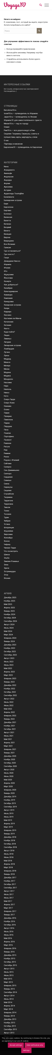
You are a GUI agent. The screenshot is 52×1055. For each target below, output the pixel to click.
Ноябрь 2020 (9, 759)
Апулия (7, 183)
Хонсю (7, 541)
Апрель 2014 (9, 1006)
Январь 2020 (9, 793)
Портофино (9, 436)
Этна (6, 575)
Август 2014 (9, 996)
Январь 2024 (9, 641)
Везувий (7, 227)
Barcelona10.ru (10, 110)
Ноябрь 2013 (9, 1023)
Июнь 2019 (8, 817)
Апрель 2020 (9, 783)
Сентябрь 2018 (10, 847)
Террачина (8, 504)
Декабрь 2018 (10, 837)
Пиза (6, 430)
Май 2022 (8, 709)
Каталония (8, 322)
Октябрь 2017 (10, 884)
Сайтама (7, 463)
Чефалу (7, 544)
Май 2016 (8, 938)
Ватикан (7, 224)
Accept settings (16, 1045)
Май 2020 (8, 780)
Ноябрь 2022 (9, 689)
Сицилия (7, 490)
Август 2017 (9, 891)
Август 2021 (9, 732)
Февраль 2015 (10, 985)
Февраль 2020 (10, 790)
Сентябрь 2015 (10, 965)
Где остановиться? (12, 251)
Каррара (7, 312)
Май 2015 (8, 979)
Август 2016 (9, 928)
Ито (5, 271)
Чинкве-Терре (10, 548)
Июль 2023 (8, 662)
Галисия (7, 247)
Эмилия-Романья (11, 561)
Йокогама (8, 278)
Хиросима (8, 534)
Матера (7, 365)
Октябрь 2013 (10, 1026)
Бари (6, 204)
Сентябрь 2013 (10, 1029)
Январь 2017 (9, 915)
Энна (6, 565)
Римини (7, 453)
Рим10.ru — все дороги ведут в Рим (19, 130)
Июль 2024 (8, 628)
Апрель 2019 (9, 823)
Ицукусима (9, 274)
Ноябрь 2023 (9, 648)
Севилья (7, 480)
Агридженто (9, 170)
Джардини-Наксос (12, 261)
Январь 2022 (9, 719)
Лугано (7, 352)
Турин (6, 517)
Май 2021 (8, 739)
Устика (7, 524)
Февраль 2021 (10, 749)
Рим (5, 450)
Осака (6, 409)
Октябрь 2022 (10, 692)
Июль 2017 (8, 894)
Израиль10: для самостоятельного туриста (23, 120)
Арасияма (8, 187)
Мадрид (7, 359)
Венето (7, 231)
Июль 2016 (8, 931)
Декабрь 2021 (10, 722)
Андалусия (8, 177)
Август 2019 (9, 810)
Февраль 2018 (10, 871)
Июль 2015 (8, 972)
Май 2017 (8, 901)
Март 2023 (8, 675)
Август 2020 (9, 769)
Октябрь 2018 (10, 844)
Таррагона (8, 500)
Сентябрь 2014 (10, 992)
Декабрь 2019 (10, 796)
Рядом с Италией (11, 460)
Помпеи (7, 433)
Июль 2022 (8, 702)
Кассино (7, 315)
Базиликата (9, 197)
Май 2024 (8, 631)
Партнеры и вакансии (13, 144)
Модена (7, 372)
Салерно (7, 467)
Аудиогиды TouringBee (14, 193)
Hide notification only (35, 1045)
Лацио (6, 335)
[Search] (40, 5)
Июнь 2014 (8, 999)
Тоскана (7, 514)
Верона (7, 237)
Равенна (7, 443)
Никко (6, 392)
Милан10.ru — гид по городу (16, 123)
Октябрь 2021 (10, 729)
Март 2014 (8, 1009)
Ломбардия (9, 349)
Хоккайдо (8, 538)
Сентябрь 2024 (10, 621)
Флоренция (9, 527)
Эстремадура (10, 571)
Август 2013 (9, 1033)
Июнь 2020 (8, 776)
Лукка (6, 355)
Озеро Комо (9, 403)
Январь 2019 (9, 834)
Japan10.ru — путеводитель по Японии (20, 117)
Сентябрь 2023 (10, 655)
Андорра (8, 180)
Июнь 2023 (8, 665)
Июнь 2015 (8, 975)
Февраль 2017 (10, 911)
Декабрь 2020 (10, 756)
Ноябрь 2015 (9, 958)
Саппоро (7, 473)
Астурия (7, 190)
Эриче (6, 568)
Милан (6, 369)
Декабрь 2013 (10, 1019)
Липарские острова (12, 345)
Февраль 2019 (10, 830)
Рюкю (6, 457)
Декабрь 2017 (10, 877)
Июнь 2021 (8, 736)
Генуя (6, 258)
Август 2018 (9, 850)
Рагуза (7, 446)
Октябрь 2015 (10, 962)
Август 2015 (9, 969)
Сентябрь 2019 (10, 807)
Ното (6, 396)
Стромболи (9, 494)
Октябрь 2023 (10, 651)
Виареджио (9, 241)
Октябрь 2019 (10, 803)
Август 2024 (9, 624)
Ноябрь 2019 (9, 800)
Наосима (8, 382)
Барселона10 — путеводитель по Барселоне (23, 147)
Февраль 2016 (10, 948)
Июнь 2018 (8, 857)
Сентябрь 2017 (10, 888)
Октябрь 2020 (10, 763)
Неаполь (7, 389)
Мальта (7, 362)
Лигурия (7, 342)
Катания (7, 325)
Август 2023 (9, 658)
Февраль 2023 (10, 678)
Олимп (6, 127)
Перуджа (8, 426)
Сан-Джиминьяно (11, 470)
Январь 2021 (9, 753)
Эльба (6, 558)
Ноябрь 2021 (9, 726)
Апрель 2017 (9, 904)
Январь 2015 (9, 989)
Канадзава (9, 301)
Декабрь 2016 (10, 918)
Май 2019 (8, 820)
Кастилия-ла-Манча (12, 318)
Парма (7, 423)
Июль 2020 (8, 773)
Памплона (8, 419)
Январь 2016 (9, 952)
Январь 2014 (9, 1016)
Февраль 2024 (10, 638)
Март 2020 (8, 786)
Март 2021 (8, 746)
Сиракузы (8, 487)
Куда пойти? (9, 332)
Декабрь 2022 (10, 685)
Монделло (8, 379)
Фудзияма (8, 531)
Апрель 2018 (9, 864)
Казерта (7, 281)
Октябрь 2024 (10, 618)
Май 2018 (8, 861)
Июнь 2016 (8, 935)
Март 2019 (8, 827)
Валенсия (8, 217)
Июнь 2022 (8, 705)
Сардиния (8, 477)
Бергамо (7, 210)
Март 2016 (8, 945)
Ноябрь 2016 (9, 921)
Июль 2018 (8, 854)
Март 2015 (8, 982)
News (6, 166)
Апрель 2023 (9, 672)
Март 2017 (8, 908)
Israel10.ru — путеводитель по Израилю (21, 113)
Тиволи (7, 507)
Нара (6, 386)
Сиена (6, 484)
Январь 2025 (9, 611)
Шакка (7, 554)
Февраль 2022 (10, 715)
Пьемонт (8, 440)
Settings (26, 1050)
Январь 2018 (9, 874)
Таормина (8, 497)
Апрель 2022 (9, 712)
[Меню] (44, 5)
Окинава (7, 406)
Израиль (7, 264)
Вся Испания (9, 244)
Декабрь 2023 (10, 645)
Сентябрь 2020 (10, 766)
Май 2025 (8, 604)
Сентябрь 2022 (10, 695)
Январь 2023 (9, 682)
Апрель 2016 (9, 942)
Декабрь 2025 (10, 597)
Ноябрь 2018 (9, 840)
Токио (6, 511)
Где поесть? (9, 254)
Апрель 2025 (9, 608)
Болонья (7, 214)
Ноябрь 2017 (9, 881)
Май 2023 (8, 668)
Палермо (8, 416)
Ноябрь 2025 (9, 601)
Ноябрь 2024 (9, 614)
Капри (6, 308)
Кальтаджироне (11, 291)
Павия (6, 413)
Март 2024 (8, 635)
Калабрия (8, 288)
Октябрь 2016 (10, 925)
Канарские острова (12, 305)
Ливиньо (7, 339)
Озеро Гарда (9, 399)
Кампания (8, 298)
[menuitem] (40, 5)
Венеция (7, 234)
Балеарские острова (13, 200)
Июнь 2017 (8, 898)
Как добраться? (11, 285)
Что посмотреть (11, 551)
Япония (7, 578)
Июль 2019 (8, 813)
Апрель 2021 (9, 742)
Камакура (8, 295)
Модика (7, 376)
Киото (6, 328)
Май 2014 (8, 1002)
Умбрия (7, 521)
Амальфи (8, 173)
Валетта (7, 220)
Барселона (8, 207)
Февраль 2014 (10, 1012)
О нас (6, 140)
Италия (7, 268)
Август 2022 (9, 699)
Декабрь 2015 (10, 955)
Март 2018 (8, 867)
